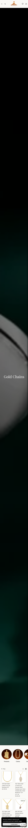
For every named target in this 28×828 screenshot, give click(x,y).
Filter (4, 769)
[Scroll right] (26, 754)
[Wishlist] (22, 4)
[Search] (5, 4)
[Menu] (2, 4)
